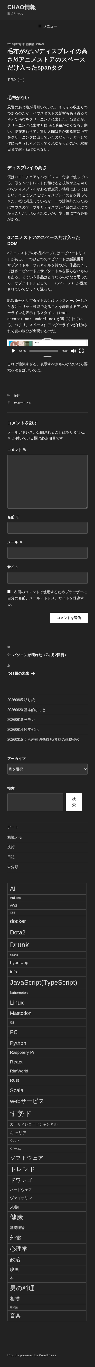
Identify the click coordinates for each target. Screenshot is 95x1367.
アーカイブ (16, 759)
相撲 (15, 1298)
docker (18, 921)
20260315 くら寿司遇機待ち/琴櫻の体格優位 (43, 739)
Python (18, 1043)
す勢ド (21, 1113)
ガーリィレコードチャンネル (33, 1124)
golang (14, 954)
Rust (14, 1080)
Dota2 (17, 932)
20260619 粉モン (21, 719)
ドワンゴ (21, 1180)
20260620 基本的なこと (26, 710)
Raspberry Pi (22, 1052)
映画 (14, 1269)
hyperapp (19, 962)
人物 (14, 1206)
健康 (16, 1217)
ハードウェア (21, 1190)
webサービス (22, 402)
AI (13, 888)
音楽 (15, 1316)
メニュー (50, 26)
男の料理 (22, 1288)
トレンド (22, 1169)
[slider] (43, 351)
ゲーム (15, 1148)
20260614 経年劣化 (22, 729)
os (12, 1022)
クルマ (14, 1140)
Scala (16, 1090)
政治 (15, 1260)
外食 (16, 1237)
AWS (13, 905)
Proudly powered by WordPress (31, 1355)
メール (15, 542)
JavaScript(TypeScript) (43, 982)
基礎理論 (17, 1228)
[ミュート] (73, 350)
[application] (47, 348)
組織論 (14, 1307)
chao (40, 44)
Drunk (19, 945)
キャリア (18, 1132)
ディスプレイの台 (58, 195)
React (16, 1061)
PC (14, 1032)
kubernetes (19, 993)
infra (14, 971)
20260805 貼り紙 (21, 700)
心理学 (19, 1248)
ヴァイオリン (21, 1198)
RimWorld (19, 1071)
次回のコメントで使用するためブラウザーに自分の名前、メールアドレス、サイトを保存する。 (47, 598)
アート (12, 827)
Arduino (15, 898)
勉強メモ (14, 837)
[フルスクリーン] (81, 350)
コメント (17, 450)
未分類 (12, 867)
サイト (12, 567)
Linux (17, 1002)
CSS (12, 912)
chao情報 (21, 7)
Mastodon (20, 1013)
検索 (11, 788)
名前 (13, 517)
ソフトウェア (27, 1158)
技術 (16, 395)
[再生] (13, 350)
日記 (11, 857)
